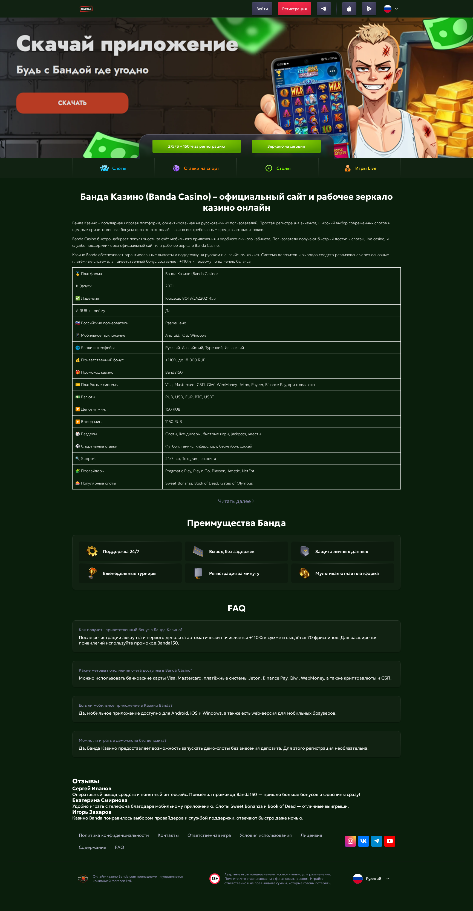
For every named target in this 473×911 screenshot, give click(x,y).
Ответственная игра (209, 835)
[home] (86, 9)
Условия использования (266, 835)
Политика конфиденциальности (114, 835)
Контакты (168, 835)
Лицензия (311, 835)
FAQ (119, 847)
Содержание (92, 847)
